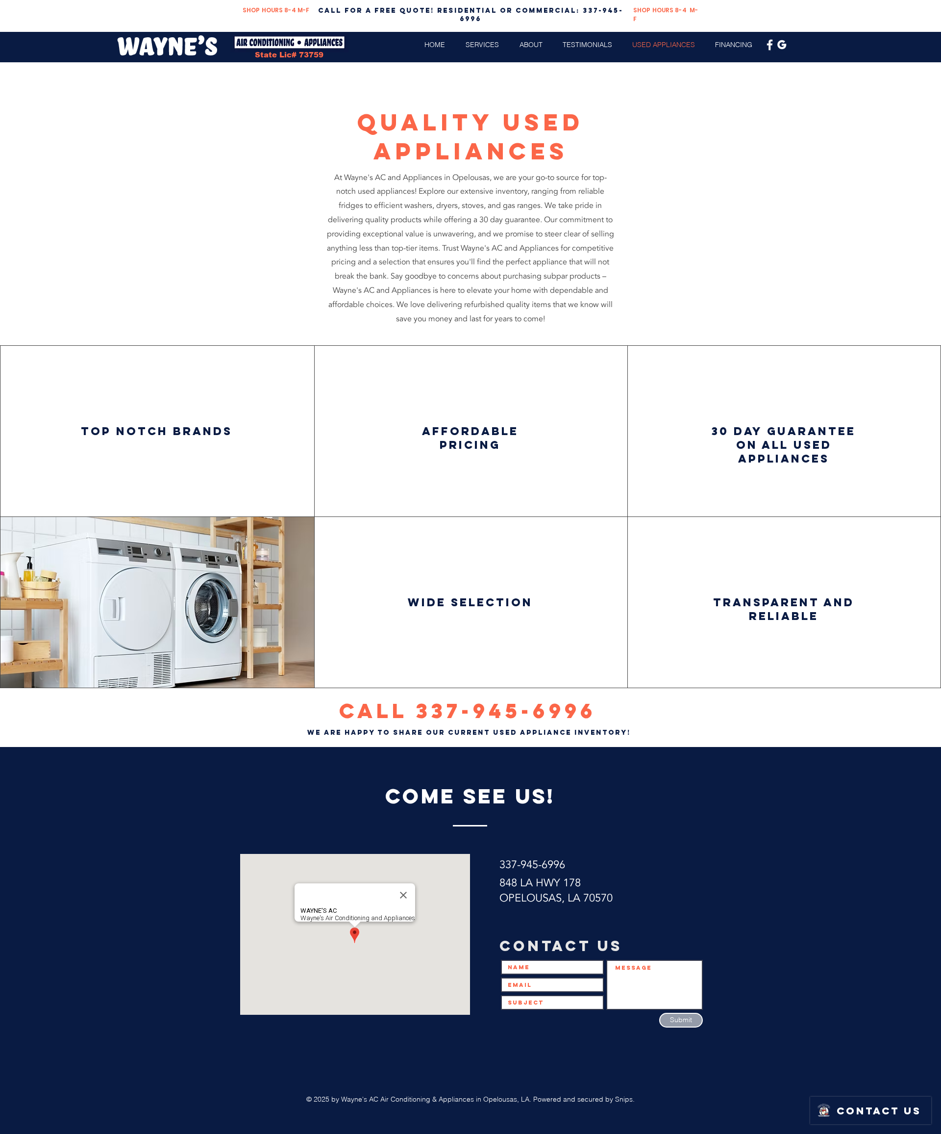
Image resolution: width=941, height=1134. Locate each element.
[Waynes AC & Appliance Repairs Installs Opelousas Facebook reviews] (770, 45)
